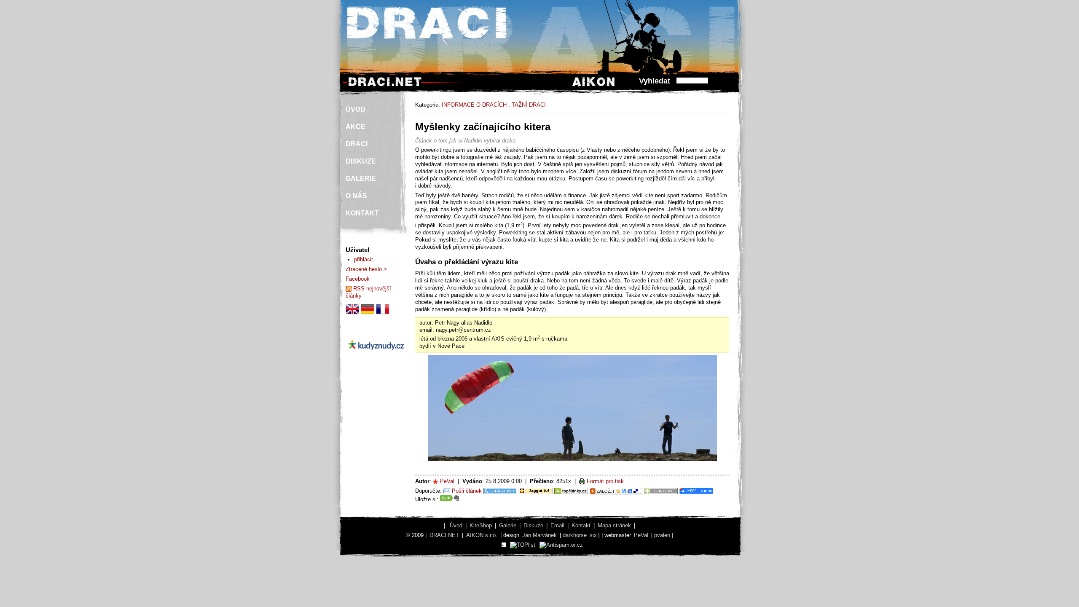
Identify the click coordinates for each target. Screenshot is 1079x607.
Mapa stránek (614, 525)
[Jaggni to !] (536, 491)
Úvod (456, 525)
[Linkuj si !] (500, 491)
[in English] (352, 314)
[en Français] (382, 314)
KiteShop (481, 525)
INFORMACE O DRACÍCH (474, 105)
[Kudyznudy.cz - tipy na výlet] (376, 357)
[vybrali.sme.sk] (696, 491)
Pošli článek (467, 491)
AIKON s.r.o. (481, 535)
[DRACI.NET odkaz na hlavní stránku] (385, 86)
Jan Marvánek (539, 535)
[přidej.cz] (661, 491)
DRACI (357, 144)
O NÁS (356, 195)
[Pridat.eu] (616, 491)
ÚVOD (355, 109)
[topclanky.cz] (571, 491)
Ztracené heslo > (366, 269)
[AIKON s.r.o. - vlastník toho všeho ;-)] (593, 86)
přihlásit (363, 259)
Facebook (358, 279)
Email (557, 525)
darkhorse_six (580, 535)
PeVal (447, 481)
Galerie (507, 525)
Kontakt (581, 525)
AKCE (355, 126)
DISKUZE (361, 161)
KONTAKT (362, 213)
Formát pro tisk (605, 481)
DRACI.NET (444, 535)
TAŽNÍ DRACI (529, 105)
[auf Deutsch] (367, 314)
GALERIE (361, 178)
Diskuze (533, 525)
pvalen (662, 535)
